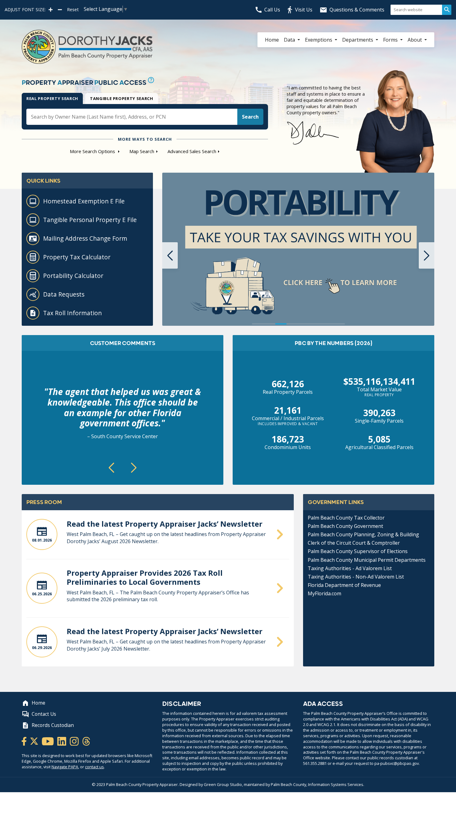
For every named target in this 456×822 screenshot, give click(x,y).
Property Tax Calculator (76, 257)
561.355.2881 (315, 763)
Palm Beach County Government (345, 526)
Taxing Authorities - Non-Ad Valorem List (356, 576)
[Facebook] (24, 740)
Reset (73, 9)
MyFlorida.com (324, 593)
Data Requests (63, 294)
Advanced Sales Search (192, 151)
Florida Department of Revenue (344, 585)
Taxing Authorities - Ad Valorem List (350, 568)
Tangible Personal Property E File (90, 220)
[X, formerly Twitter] (34, 740)
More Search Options (93, 151)
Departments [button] (358, 39)
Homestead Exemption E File (84, 201)
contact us (94, 767)
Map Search (141, 151)
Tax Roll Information (72, 313)
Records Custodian (53, 725)
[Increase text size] (50, 9)
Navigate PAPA (64, 767)
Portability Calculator (73, 275)
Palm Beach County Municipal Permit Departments (367, 559)
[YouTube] (48, 740)
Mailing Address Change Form (85, 238)
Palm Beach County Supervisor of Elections (358, 551)
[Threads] (86, 740)
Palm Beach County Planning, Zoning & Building (363, 534)
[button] (170, 255)
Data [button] (290, 39)
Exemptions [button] (319, 39)
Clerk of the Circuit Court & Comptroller (354, 542)
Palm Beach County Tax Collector (346, 517)
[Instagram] (75, 740)
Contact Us (44, 714)
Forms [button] (391, 39)
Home (272, 39)
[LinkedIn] (62, 740)
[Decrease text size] (59, 9)
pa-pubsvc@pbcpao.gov (396, 763)
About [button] (415, 39)
